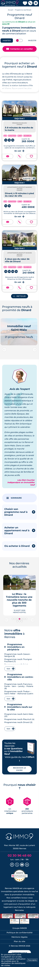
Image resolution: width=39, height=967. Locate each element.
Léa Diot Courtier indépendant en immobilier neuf (21, 482)
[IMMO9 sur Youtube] (22, 865)
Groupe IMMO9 (19, 928)
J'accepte (32, 960)
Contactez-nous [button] (19, 953)
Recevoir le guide (19, 769)
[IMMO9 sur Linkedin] (27, 865)
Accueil (10, 10)
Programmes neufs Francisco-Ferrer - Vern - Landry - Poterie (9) (18, 686)
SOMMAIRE (16, 498)
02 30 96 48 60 (19, 855)
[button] (30, 3)
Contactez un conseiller (19, 48)
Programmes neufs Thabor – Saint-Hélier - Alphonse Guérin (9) (18, 693)
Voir (8, 669)
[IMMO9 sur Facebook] (12, 865)
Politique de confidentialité (19, 932)
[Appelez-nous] (19, 156)
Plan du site (19, 941)
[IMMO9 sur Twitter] (17, 865)
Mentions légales (19, 937)
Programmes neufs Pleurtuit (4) (19, 719)
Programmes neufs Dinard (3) (18, 722)
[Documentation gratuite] (7, 156)
